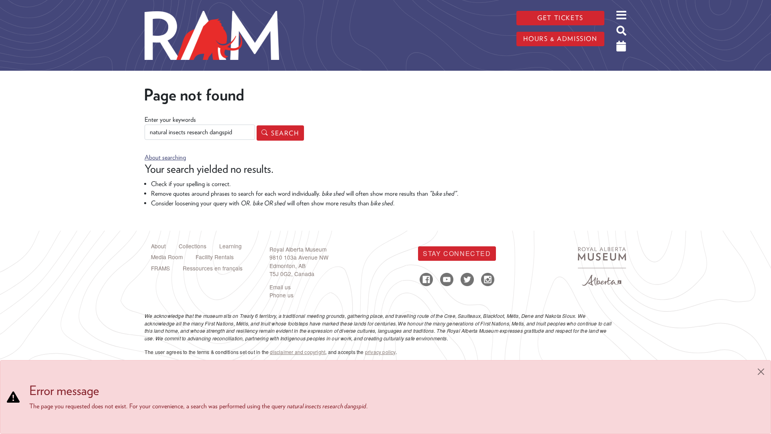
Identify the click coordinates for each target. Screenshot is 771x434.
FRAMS (160, 268)
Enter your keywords (170, 119)
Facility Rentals (215, 257)
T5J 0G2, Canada (291, 274)
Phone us (281, 295)
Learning (230, 246)
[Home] (212, 6)
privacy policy (380, 352)
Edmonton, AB (287, 266)
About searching (165, 157)
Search (285, 133)
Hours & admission (560, 39)
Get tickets (560, 18)
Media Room (167, 257)
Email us (280, 287)
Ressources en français (213, 268)
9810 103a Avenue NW (298, 257)
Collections (192, 246)
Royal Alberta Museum (297, 249)
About (158, 246)
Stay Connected (457, 253)
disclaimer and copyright (297, 352)
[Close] (761, 371)
